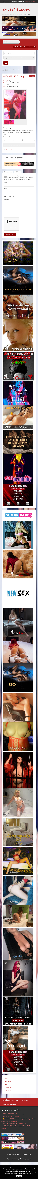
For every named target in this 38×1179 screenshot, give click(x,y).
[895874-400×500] (18, 995)
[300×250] (18, 265)
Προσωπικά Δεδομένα (9, 1104)
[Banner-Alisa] (18, 750)
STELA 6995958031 (9, 1114)
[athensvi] (18, 875)
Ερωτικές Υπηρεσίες (11, 69)
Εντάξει (19, 1176)
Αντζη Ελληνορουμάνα (10, 1123)
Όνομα (5, 182)
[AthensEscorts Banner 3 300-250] (18, 318)
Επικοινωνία (8, 1087)
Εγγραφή (27, 1)
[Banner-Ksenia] (18, 904)
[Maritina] (18, 578)
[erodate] (18, 453)
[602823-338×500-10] (18, 959)
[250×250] (15, 1049)
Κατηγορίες (8, 1081)
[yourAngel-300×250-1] (18, 404)
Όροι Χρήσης (8, 1090)
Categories (10, 1100)
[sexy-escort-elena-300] (18, 926)
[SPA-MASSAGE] (18, 846)
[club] (18, 636)
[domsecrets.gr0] (18, 1024)
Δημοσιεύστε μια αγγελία (24, 47)
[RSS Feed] (3, 1)
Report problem (9, 149)
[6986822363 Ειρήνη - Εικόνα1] (6, 122)
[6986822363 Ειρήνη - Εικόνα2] (12, 122)
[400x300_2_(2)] (18, 505)
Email (5, 188)
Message (6, 199)
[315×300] (18, 380)
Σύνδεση (33, 1)
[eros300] (18, 483)
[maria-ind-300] (18, 549)
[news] (18, 607)
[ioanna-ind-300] (18, 816)
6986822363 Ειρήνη (13, 76)
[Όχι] (36, 1172)
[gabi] (18, 787)
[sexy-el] (18, 662)
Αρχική (4, 69)
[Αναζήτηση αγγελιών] (5, 63)
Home (6, 1078)
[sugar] (19, 519)
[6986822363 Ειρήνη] (15, 104)
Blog (6, 1084)
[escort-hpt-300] (18, 721)
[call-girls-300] (18, 351)
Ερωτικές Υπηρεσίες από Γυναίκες (26, 69)
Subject (6, 194)
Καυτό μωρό (7, 1116)
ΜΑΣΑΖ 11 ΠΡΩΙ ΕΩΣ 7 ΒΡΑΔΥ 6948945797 (16, 1126)
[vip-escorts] (18, 294)
